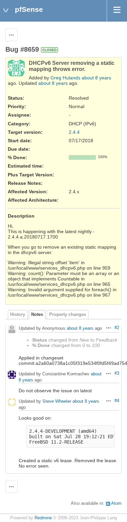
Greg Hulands (65, 77)
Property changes (67, 314)
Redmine (43, 518)
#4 (116, 400)
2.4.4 (74, 132)
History (17, 314)
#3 (116, 373)
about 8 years (96, 77)
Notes (37, 314)
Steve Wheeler (56, 401)
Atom (116, 503)
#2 (116, 327)
